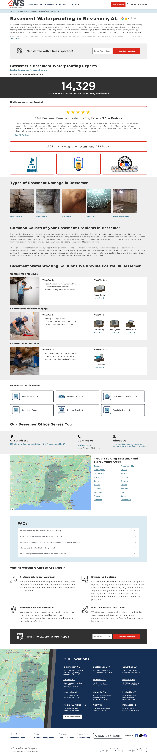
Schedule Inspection (127, 51)
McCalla (124, 489)
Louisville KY (129, 692)
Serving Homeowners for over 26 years (28, 70)
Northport (98, 477)
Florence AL (99, 679)
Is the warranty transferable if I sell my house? (37, 548)
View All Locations (72, 717)
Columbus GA (129, 667)
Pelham (124, 470)
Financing (62, 734)
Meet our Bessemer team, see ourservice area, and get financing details (130, 445)
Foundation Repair (17, 738)
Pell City (124, 477)
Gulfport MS (128, 679)
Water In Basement (121, 216)
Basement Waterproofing (44, 738)
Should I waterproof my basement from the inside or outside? (43, 554)
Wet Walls (66, 216)
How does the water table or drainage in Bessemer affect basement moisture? (49, 542)
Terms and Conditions (114, 751)
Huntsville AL (70, 692)
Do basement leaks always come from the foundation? (40, 536)
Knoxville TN (99, 692)
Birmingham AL (71, 667)
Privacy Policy (101, 751)
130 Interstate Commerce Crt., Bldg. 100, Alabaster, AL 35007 (37, 444)
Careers (37, 734)
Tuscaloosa (99, 473)
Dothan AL (69, 679)
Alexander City (127, 466)
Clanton (124, 481)
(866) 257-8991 (84, 445)
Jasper (97, 485)
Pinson (124, 473)
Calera (123, 496)
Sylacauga (98, 492)
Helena (124, 485)
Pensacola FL (129, 705)
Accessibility (127, 751)
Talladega (98, 500)
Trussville (98, 489)
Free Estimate (118, 4)
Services (32, 4)
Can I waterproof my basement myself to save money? (40, 531)
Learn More (99, 298)
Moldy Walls (41, 216)
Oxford (124, 492)
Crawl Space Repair (66, 738)
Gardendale (126, 500)
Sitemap (136, 751)
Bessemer (98, 466)
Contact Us (72, 4)
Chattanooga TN (102, 667)
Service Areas (46, 4)
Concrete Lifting (83, 738)
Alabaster (98, 496)
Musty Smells (16, 216)
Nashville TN (99, 705)
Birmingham (99, 470)
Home (12, 11)
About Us (60, 4)
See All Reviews (22, 135)
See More (14, 38)
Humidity (91, 216)
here (98, 448)
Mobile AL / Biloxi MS (74, 705)
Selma (96, 481)
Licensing (144, 751)
